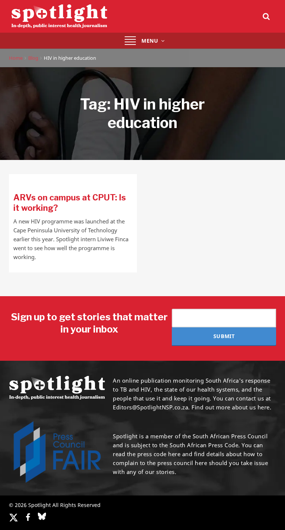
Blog (33, 58)
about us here (251, 407)
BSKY (42, 516)
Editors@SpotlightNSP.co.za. (151, 407)
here (174, 454)
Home (16, 58)
